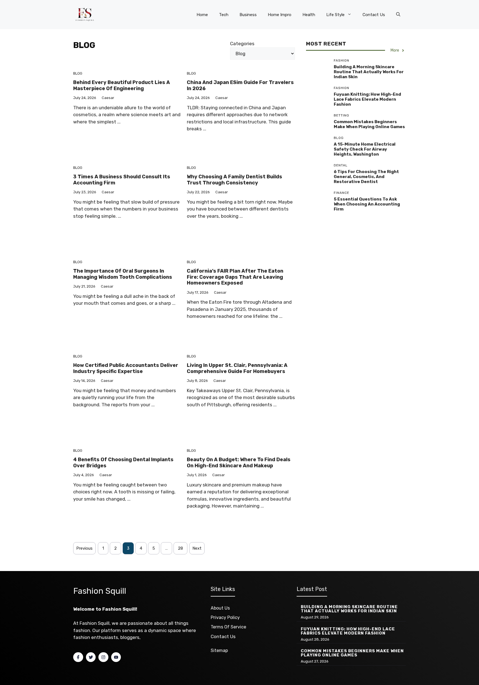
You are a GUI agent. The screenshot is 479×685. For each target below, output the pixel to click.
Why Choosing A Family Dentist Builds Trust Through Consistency (234, 180)
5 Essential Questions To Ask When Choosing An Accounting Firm (367, 204)
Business (248, 14)
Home (202, 14)
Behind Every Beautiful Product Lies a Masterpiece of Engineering (121, 85)
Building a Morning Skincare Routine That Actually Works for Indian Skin (369, 72)
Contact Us (374, 14)
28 (180, 548)
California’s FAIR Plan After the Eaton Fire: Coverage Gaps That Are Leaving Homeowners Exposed (235, 277)
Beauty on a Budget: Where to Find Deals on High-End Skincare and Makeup (239, 462)
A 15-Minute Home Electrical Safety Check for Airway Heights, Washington (365, 149)
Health (308, 14)
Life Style (335, 14)
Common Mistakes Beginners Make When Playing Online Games (369, 125)
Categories (242, 43)
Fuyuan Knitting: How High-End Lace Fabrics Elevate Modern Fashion (367, 99)
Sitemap (219, 650)
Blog (77, 73)
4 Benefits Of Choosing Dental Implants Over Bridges (123, 462)
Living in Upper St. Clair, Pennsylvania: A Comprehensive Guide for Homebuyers (237, 368)
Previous (84, 548)
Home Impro (279, 14)
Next (197, 548)
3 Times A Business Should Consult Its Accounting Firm (121, 180)
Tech (223, 14)
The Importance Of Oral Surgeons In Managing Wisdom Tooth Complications (122, 274)
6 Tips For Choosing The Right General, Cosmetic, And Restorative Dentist (366, 176)
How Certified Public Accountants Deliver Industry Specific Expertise (125, 368)
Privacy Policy (225, 617)
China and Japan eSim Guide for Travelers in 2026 (240, 85)
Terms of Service (228, 627)
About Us (220, 608)
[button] (398, 14)
